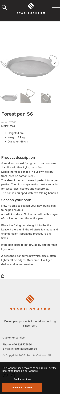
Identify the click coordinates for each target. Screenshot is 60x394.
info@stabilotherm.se (24, 349)
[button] (54, 62)
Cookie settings (22, 379)
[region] (30, 378)
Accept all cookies (22, 387)
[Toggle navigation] (56, 7)
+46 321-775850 (22, 344)
